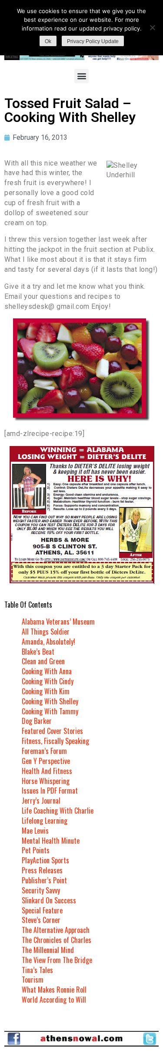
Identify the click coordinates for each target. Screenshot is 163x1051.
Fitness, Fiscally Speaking (55, 741)
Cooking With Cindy (47, 681)
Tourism (32, 979)
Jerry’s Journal (41, 800)
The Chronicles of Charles (56, 940)
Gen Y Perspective (46, 761)
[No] (152, 27)
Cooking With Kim (46, 691)
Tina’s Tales (37, 970)
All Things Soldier (46, 631)
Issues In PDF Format (50, 790)
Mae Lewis (35, 830)
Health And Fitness (47, 771)
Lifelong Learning (44, 820)
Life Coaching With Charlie (57, 810)
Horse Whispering (46, 781)
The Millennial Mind (48, 950)
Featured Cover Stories (52, 731)
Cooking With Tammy (50, 711)
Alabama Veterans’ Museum (58, 621)
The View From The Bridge (57, 960)
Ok (48, 41)
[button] (81, 76)
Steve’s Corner (41, 920)
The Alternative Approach (56, 930)
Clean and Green (43, 661)
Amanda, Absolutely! (48, 641)
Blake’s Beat (38, 651)
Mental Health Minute (51, 840)
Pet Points (36, 850)
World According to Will (54, 999)
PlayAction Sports (45, 860)
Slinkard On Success (49, 900)
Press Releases (42, 870)
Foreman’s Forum (44, 751)
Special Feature (42, 910)
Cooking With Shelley (50, 701)
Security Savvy (41, 890)
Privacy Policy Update (93, 41)
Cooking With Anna (47, 671)
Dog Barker (37, 721)
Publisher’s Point (44, 880)
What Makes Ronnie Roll (54, 989)
